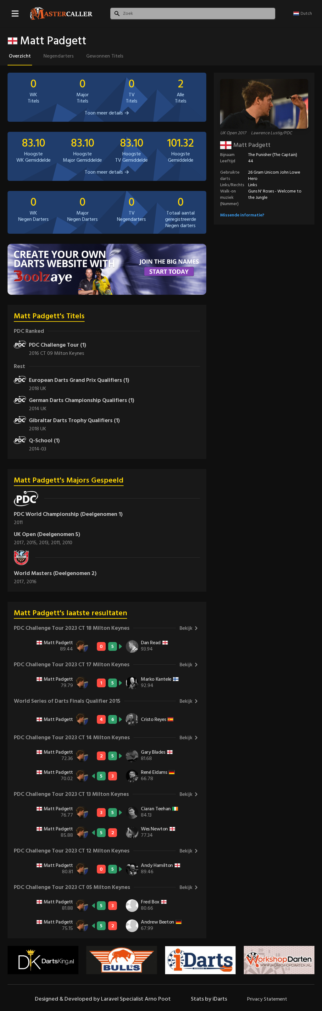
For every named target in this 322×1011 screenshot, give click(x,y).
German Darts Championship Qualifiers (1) (81, 400)
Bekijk (186, 628)
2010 (67, 543)
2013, (45, 543)
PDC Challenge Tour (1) (57, 344)
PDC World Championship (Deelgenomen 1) (68, 514)
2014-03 (37, 449)
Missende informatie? (242, 215)
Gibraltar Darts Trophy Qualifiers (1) (74, 420)
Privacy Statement (267, 999)
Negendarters (58, 56)
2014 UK (38, 409)
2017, (20, 543)
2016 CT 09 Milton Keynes (56, 353)
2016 (31, 582)
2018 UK (37, 388)
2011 (18, 522)
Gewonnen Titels (104, 56)
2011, (56, 543)
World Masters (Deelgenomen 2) (55, 573)
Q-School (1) (44, 440)
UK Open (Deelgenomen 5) (47, 534)
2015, (32, 543)
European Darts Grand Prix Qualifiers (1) (79, 380)
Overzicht (20, 56)
